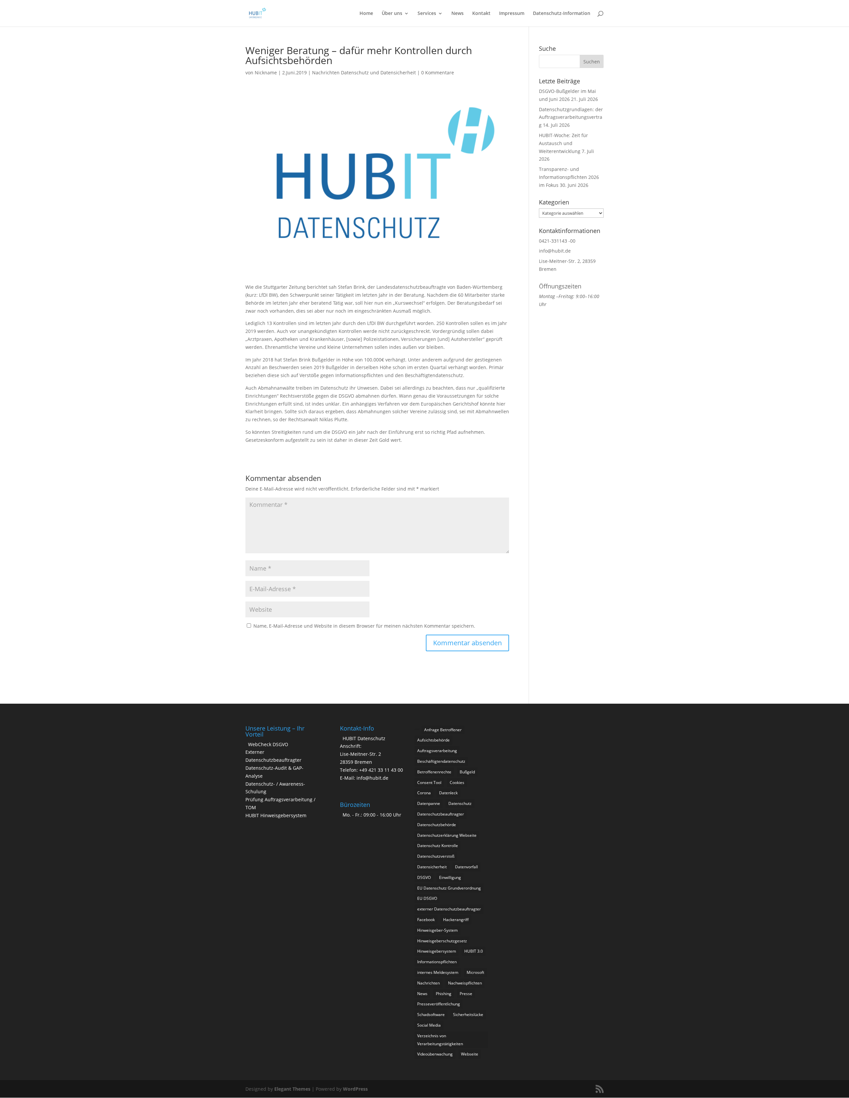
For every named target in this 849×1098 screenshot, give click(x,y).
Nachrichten (428, 983)
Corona (424, 793)
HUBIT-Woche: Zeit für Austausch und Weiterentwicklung (563, 143)
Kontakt (481, 13)
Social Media (429, 1025)
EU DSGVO (427, 898)
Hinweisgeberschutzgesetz (442, 941)
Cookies (457, 782)
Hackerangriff (456, 919)
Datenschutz (460, 803)
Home (366, 13)
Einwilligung (450, 877)
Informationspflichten (437, 962)
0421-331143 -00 (557, 241)
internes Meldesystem (437, 972)
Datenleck (448, 793)
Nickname (266, 72)
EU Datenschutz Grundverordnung (449, 888)
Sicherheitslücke (468, 1014)
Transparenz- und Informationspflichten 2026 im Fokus (569, 177)
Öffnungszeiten (560, 286)
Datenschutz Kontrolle (437, 845)
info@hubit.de (555, 251)
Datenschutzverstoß (435, 856)
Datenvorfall (466, 867)
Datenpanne (428, 803)
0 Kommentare (437, 72)
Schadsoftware (431, 1014)
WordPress (355, 1089)
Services (427, 13)
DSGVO (424, 877)
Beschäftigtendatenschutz (441, 761)
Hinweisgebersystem (436, 951)
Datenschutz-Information (561, 13)
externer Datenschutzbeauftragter (449, 909)
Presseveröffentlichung (438, 1004)
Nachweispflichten (465, 983)
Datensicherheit (432, 867)
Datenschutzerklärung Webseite (447, 835)
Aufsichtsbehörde (433, 740)
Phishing (443, 993)
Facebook (426, 919)
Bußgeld (467, 772)
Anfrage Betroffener (443, 730)
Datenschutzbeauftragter (440, 814)
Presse (466, 993)
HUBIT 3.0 (473, 951)
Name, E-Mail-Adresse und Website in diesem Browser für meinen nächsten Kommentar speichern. (364, 626)
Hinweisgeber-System (437, 930)
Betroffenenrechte (434, 772)
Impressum (511, 13)
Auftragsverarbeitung (437, 750)
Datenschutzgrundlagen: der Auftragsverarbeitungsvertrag (571, 117)
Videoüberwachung (435, 1054)
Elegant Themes (292, 1089)
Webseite (469, 1054)
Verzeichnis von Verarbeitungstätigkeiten (440, 1040)
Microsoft (475, 972)
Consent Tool (429, 782)
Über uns (392, 13)
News (457, 13)
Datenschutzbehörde (436, 824)
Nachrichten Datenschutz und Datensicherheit (364, 72)
